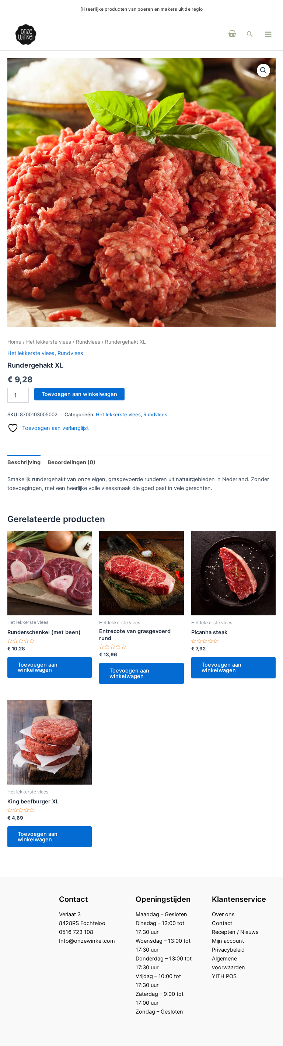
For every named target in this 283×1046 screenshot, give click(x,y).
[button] (250, 34)
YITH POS (224, 976)
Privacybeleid (228, 949)
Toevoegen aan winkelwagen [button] (37, 667)
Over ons (223, 914)
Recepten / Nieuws (235, 932)
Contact (222, 923)
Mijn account (228, 941)
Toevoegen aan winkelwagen (79, 394)
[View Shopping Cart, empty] (232, 34)
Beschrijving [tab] (24, 462)
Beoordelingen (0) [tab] (71, 462)
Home (14, 342)
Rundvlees (88, 342)
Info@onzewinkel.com (87, 941)
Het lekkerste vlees (48, 342)
